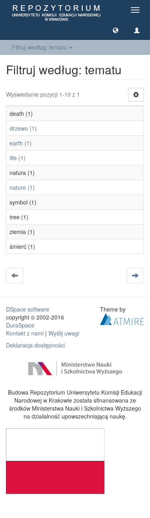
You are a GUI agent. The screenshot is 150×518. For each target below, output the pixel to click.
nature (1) (22, 187)
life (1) (18, 158)
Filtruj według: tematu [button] (40, 47)
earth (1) (21, 143)
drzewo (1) (23, 128)
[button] (115, 30)
